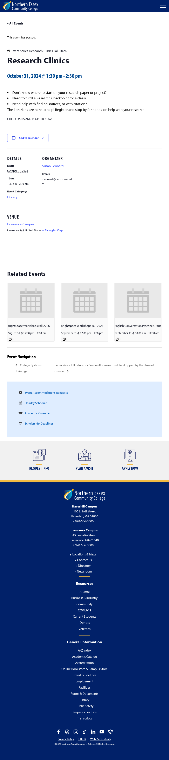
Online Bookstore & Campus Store (84, 669)
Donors (85, 622)
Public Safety (85, 706)
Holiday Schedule (36, 403)
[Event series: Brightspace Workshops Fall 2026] (10, 339)
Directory (84, 565)
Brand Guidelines (84, 675)
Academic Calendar (37, 413)
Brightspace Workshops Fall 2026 (28, 326)
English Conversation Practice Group (138, 326)
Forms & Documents (84, 693)
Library (12, 197)
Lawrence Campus (20, 224)
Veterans (84, 629)
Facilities (84, 687)
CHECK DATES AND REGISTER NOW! (29, 119)
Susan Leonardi (53, 166)
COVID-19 (84, 610)
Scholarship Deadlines (39, 423)
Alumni (85, 592)
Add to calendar (29, 138)
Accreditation (84, 663)
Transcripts (84, 718)
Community (84, 604)
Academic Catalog (84, 656)
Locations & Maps (84, 554)
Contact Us (84, 560)
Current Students (84, 616)
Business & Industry (84, 598)
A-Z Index (84, 650)
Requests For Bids (84, 712)
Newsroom (84, 571)
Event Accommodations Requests (46, 393)
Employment (84, 681)
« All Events (15, 23)
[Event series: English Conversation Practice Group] (117, 339)
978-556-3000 (84, 521)
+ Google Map (52, 230)
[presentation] (30, 300)
